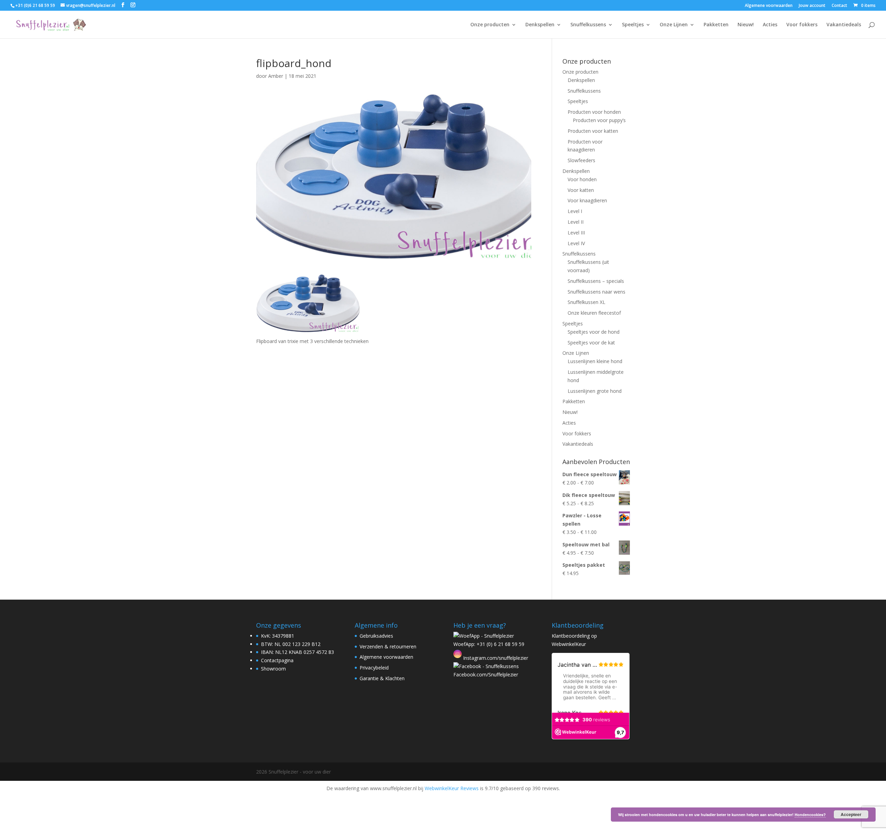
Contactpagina (277, 660)
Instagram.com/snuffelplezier (495, 658)
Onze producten (489, 25)
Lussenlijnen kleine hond (595, 361)
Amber (275, 76)
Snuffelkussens (588, 25)
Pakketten (716, 25)
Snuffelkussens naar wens (596, 291)
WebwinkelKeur (569, 644)
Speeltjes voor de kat (591, 342)
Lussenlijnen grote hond (595, 391)
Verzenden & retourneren (388, 646)
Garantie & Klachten (382, 678)
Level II (576, 222)
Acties (770, 25)
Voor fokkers (801, 25)
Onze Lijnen (674, 25)
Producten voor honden (594, 112)
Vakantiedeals (843, 25)
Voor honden (582, 179)
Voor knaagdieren (587, 200)
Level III (576, 232)
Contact (839, 5)
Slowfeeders (581, 160)
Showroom (273, 668)
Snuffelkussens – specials (596, 281)
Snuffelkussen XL (586, 302)
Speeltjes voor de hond (594, 332)
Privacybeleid (374, 667)
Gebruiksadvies (376, 635)
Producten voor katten (593, 131)
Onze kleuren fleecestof (594, 312)
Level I (575, 211)
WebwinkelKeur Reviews (452, 788)
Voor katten (581, 190)
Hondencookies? (810, 814)
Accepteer (851, 814)
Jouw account (812, 5)
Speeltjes (633, 25)
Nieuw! (746, 25)
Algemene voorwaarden (769, 5)
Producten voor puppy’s (599, 120)
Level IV (576, 243)
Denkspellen (539, 25)
